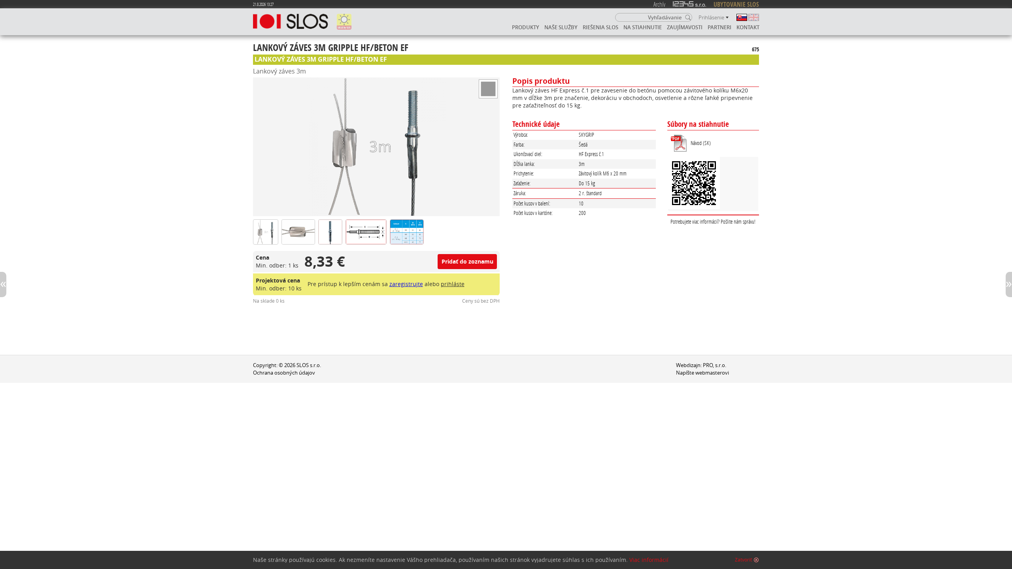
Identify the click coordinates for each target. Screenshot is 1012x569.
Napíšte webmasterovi (702, 372)
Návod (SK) (701, 143)
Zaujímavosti (684, 27)
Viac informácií (648, 559)
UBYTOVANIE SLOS (736, 4)
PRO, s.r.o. (714, 365)
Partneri (719, 27)
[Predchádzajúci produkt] (3, 284)
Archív (659, 4)
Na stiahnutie (642, 27)
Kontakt (747, 27)
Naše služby (561, 27)
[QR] (713, 183)
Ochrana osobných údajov (284, 372)
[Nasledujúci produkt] (1009, 284)
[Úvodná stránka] (290, 22)
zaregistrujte (406, 284)
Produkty (525, 27)
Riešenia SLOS (600, 27)
